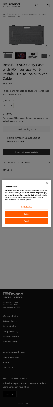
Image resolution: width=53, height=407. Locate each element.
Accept (26, 221)
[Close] (47, 183)
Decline (26, 214)
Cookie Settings (26, 207)
